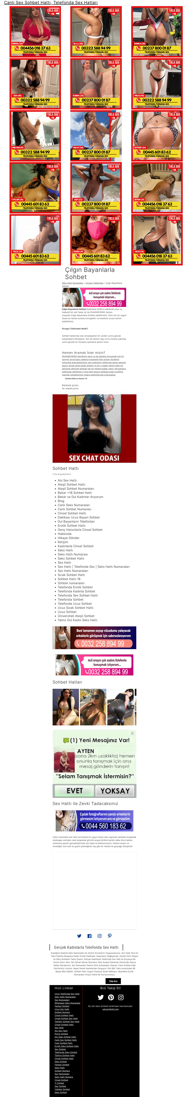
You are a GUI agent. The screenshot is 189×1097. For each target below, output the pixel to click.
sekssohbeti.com (110, 1009)
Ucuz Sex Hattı (62, 1009)
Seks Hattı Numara (64, 1077)
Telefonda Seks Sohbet (66, 1052)
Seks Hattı (60, 1067)
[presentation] (132, 707)
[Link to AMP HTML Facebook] (89, 937)
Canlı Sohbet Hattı (64, 1043)
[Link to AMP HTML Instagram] (99, 937)
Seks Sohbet (61, 1061)
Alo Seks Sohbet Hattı (65, 1037)
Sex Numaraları (62, 1000)
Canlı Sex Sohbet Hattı (66, 1040)
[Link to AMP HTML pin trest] (109, 937)
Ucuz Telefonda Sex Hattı (67, 994)
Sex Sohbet (60, 1049)
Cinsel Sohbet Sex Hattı (66, 1018)
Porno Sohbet (61, 1034)
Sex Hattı (59, 1027)
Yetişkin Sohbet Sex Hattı (67, 1021)
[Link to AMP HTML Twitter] (79, 937)
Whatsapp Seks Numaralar (67, 1003)
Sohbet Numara (62, 1012)
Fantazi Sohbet (62, 1006)
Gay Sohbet (60, 1086)
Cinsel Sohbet (61, 1080)
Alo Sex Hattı (61, 1030)
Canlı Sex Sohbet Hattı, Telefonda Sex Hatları (51, 2)
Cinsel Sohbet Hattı (64, 1015)
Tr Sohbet (59, 1083)
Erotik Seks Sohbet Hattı (67, 1046)
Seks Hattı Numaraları (72, 283)
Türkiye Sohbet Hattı (65, 1055)
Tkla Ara (113, 981)
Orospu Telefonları (94, 283)
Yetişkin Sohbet (62, 1089)
